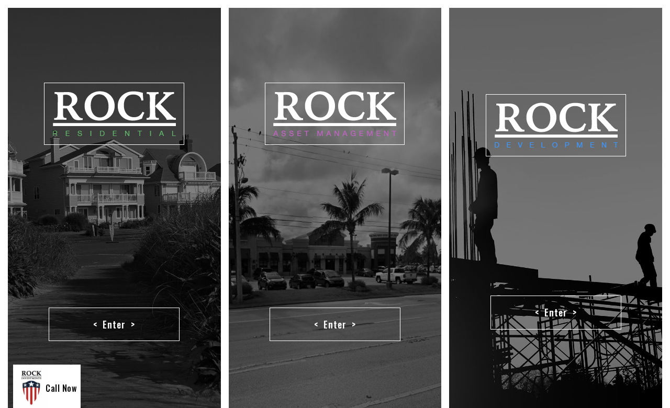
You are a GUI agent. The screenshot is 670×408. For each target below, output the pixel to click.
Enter (114, 324)
